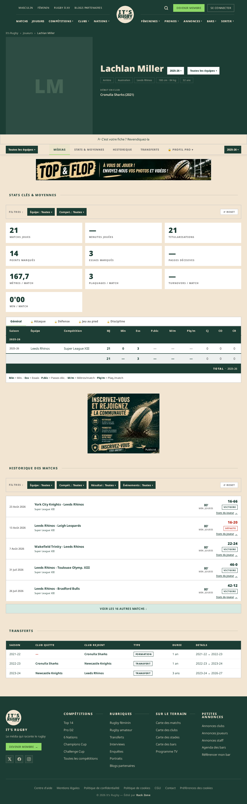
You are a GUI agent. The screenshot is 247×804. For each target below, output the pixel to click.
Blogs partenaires (88, 7)
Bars (211, 21)
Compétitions (61, 21)
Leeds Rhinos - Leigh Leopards (57, 525)
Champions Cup (75, 744)
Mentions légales (68, 788)
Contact (170, 788)
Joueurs (38, 21)
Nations (101, 21)
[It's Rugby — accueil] (125, 14)
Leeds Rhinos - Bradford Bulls (57, 588)
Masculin (26, 7)
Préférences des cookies (196, 788)
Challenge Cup (74, 751)
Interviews (117, 744)
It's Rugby (12, 33)
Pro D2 (68, 730)
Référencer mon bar (216, 754)
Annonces (193, 21)
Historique (122, 149)
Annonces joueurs (215, 733)
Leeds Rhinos (94, 673)
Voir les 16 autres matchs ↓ (123, 609)
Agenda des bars (214, 747)
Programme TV (167, 751)
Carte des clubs (167, 730)
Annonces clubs (213, 726)
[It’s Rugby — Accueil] (13, 717)
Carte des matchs (168, 723)
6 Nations (70, 737)
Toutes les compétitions (81, 758)
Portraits (116, 758)
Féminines (150, 21)
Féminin (43, 7)
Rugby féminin (120, 723)
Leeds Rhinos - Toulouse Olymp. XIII (62, 567)
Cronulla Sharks (95, 654)
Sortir (227, 21)
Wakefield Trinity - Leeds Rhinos (59, 546)
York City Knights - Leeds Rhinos (59, 504)
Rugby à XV (62, 7)
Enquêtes (116, 751)
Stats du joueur (227, 512)
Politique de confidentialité (101, 788)
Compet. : (71, 212)
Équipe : (41, 212)
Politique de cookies (137, 788)
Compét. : (71, 485)
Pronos (172, 21)
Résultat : (103, 485)
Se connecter (221, 8)
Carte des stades (167, 737)
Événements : (138, 485)
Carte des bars (166, 744)
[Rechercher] (166, 8)
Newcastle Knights (97, 663)
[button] (123, 506)
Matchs (22, 21)
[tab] (16, 321)
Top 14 (68, 723)
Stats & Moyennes (89, 149)
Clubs (83, 21)
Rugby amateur (121, 730)
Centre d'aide (43, 788)
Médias (60, 149)
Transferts (150, 149)
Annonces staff (212, 740)
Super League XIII (44, 509)
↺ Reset (229, 212)
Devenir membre (189, 8)
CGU (158, 788)
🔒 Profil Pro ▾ (180, 149)
